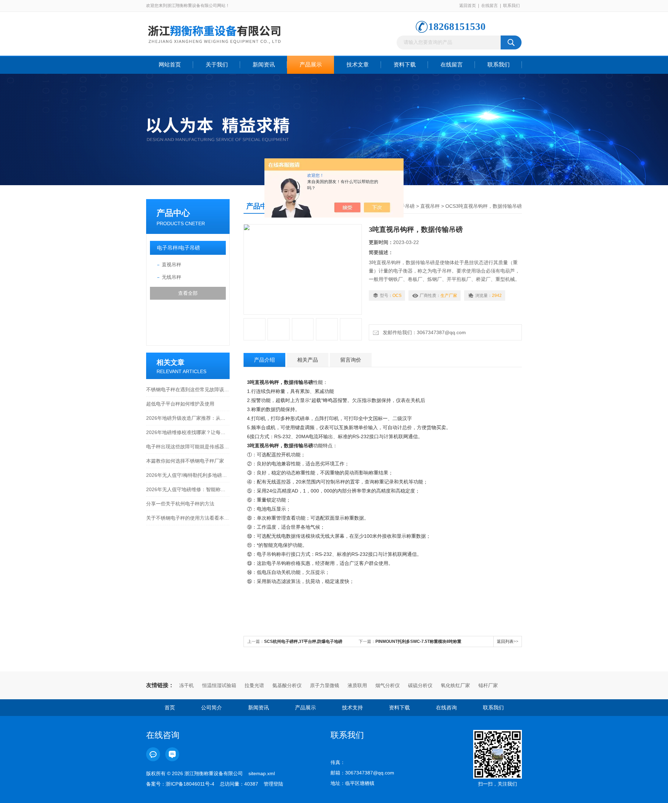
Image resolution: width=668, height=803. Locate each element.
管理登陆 (273, 784)
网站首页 (170, 65)
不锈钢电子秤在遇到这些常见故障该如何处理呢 (188, 389)
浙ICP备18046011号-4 (190, 784)
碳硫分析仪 (420, 685)
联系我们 (511, 5)
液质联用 (357, 685)
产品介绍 (264, 360)
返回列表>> (507, 641)
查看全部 (188, 293)
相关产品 (307, 360)
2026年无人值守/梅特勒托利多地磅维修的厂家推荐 (188, 475)
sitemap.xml (261, 773)
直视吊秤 (171, 264)
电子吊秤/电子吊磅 (178, 248)
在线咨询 (446, 707)
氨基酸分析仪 (287, 685)
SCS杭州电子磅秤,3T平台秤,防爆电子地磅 (303, 641)
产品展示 (311, 65)
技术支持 (352, 707)
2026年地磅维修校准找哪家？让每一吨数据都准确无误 (188, 432)
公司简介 (211, 707)
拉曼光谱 (254, 685)
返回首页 (467, 5)
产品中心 (173, 213)
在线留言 (489, 5)
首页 (170, 707)
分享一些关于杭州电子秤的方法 (180, 503)
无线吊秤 (171, 277)
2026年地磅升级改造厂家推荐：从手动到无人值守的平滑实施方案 (188, 418)
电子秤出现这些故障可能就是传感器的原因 (188, 446)
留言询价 (350, 360)
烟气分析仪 (387, 685)
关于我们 (217, 65)
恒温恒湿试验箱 (219, 685)
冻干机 (186, 685)
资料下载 (404, 65)
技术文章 (358, 65)
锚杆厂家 (488, 685)
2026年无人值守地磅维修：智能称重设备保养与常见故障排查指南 (188, 489)
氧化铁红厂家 (455, 685)
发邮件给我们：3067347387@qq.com (423, 332)
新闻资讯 (264, 65)
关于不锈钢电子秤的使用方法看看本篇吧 (188, 518)
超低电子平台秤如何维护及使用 (180, 404)
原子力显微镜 (324, 685)
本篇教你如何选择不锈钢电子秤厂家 (185, 461)
